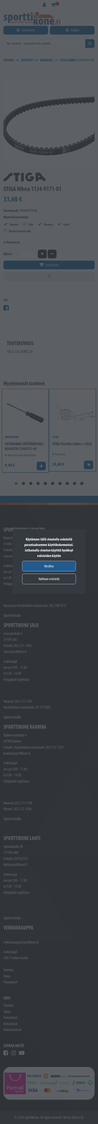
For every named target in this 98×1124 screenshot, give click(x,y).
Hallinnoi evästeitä (49, 579)
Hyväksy (49, 566)
